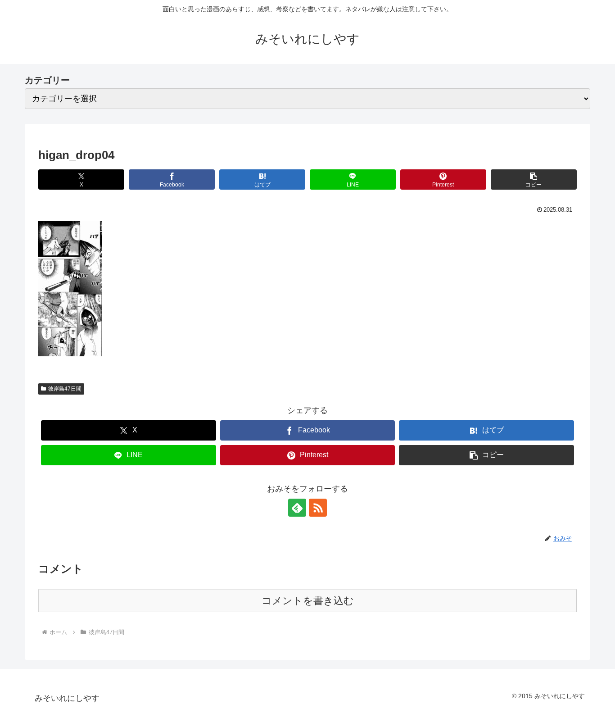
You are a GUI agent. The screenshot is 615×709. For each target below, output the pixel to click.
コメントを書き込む (308, 600)
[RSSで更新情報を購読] (318, 508)
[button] (534, 179)
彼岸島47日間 (64, 389)
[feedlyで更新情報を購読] (297, 508)
